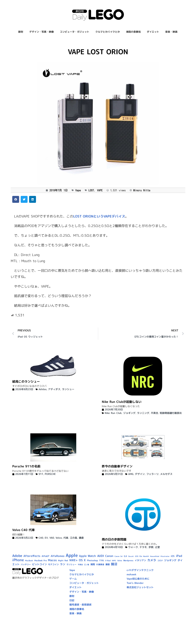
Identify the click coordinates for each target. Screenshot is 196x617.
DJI (125, 556)
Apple (72, 555)
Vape (78, 190)
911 (41, 474)
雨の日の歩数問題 (114, 539)
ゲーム (73, 578)
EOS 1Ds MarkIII (142, 556)
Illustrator (165, 556)
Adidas (43, 389)
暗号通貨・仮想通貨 (80, 604)
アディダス (54, 389)
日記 (71, 600)
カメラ (151, 560)
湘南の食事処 (133, 31)
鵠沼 (114, 564)
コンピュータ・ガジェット (74, 31)
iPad (179, 556)
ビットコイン (39, 564)
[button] (15, 199)
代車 (65, 537)
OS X (82, 560)
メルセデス (166, 474)
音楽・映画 (171, 31)
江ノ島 (86, 564)
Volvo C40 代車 (23, 530)
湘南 (92, 564)
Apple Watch (87, 556)
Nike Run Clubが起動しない (121, 401)
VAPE (100, 190)
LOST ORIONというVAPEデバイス (99, 216)
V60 (51, 537)
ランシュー (68, 389)
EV (46, 537)
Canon (109, 556)
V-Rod (108, 560)
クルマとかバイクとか (107, 31)
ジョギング (129, 413)
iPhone (18, 559)
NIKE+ (73, 560)
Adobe (17, 555)
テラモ (143, 547)
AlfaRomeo (57, 556)
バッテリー (26, 564)
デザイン (140, 474)
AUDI (100, 556)
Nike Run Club (113, 413)
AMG (130, 474)
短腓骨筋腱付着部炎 (171, 413)
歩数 (151, 547)
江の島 (73, 537)
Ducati (131, 556)
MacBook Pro (40, 560)
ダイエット (153, 31)
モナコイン (53, 564)
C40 (41, 537)
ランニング (143, 413)
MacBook (29, 560)
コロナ (160, 560)
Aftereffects (31, 556)
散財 (20, 31)
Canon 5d (119, 556)
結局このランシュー (26, 381)
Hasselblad (154, 556)
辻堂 (157, 547)
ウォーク (133, 547)
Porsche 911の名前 (26, 466)
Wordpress (128, 560)
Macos (52, 560)
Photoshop (92, 560)
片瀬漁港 (100, 564)
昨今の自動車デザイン (117, 466)
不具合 (154, 413)
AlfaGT (45, 556)
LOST (91, 190)
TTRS (101, 560)
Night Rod (63, 560)
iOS (173, 556)
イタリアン (140, 560)
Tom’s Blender (135, 583)
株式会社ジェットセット (140, 587)
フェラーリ (152, 474)
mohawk (131, 574)
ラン (62, 564)
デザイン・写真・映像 (41, 31)
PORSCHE (50, 474)
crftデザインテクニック (140, 570)
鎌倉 (81, 537)
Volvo (59, 537)
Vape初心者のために (138, 578)
